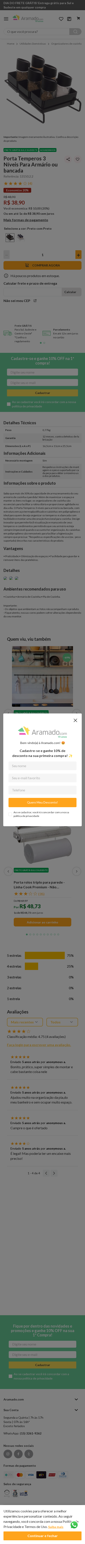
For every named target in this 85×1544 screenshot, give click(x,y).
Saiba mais (55, 1527)
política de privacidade (26, 816)
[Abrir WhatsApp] (74, 1525)
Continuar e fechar (42, 1536)
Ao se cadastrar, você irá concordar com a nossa (41, 814)
